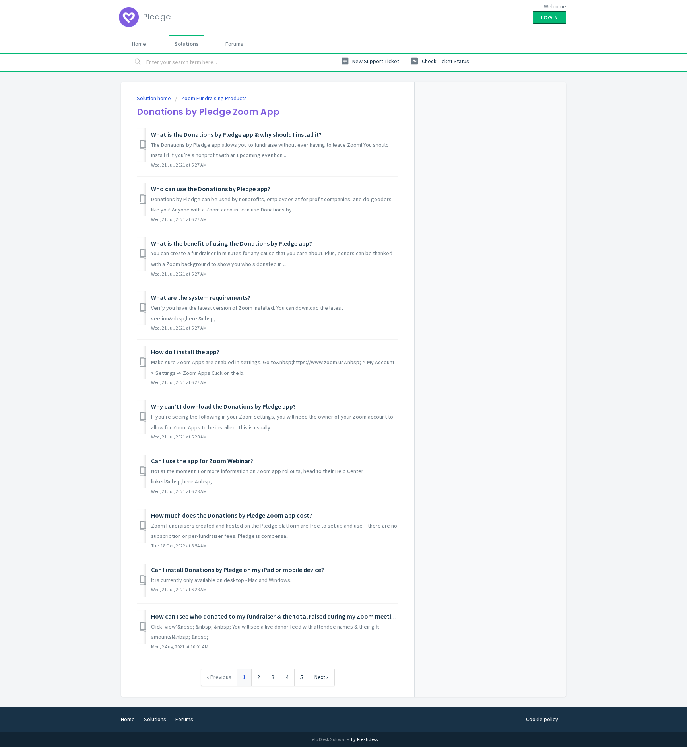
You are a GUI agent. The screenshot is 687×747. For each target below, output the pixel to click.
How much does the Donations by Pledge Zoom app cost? (231, 515)
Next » (321, 677)
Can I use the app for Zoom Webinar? (202, 461)
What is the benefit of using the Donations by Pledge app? (231, 243)
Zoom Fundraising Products (214, 98)
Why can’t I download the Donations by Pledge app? (223, 406)
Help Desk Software (329, 739)
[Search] (138, 62)
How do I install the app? (185, 352)
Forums (234, 43)
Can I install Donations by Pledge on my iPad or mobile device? (237, 570)
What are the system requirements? (200, 297)
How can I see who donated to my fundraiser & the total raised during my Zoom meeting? (276, 616)
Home (139, 43)
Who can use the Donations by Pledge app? (210, 189)
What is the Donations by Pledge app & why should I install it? (236, 134)
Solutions (187, 43)
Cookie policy (542, 719)
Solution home (154, 98)
